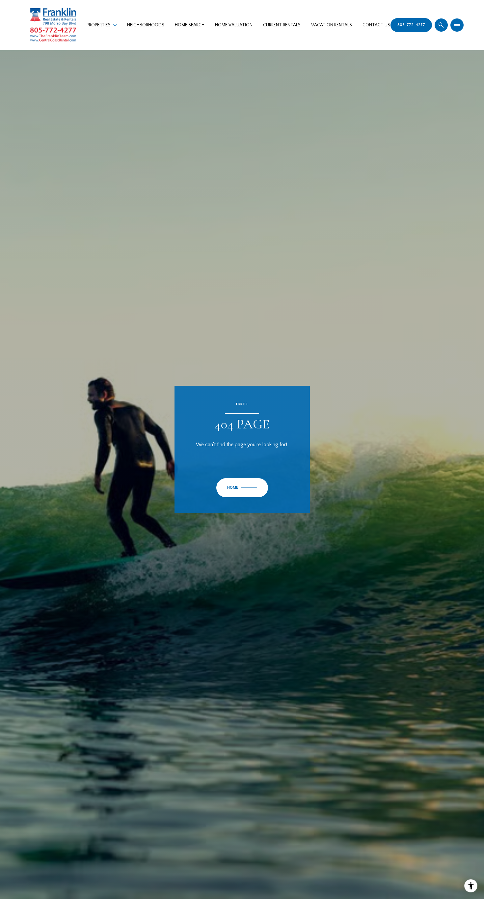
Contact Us (376, 25)
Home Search (189, 25)
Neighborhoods (145, 25)
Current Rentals (282, 25)
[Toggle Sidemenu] (457, 25)
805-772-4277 (411, 25)
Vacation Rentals (331, 25)
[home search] (441, 25)
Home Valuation (234, 25)
